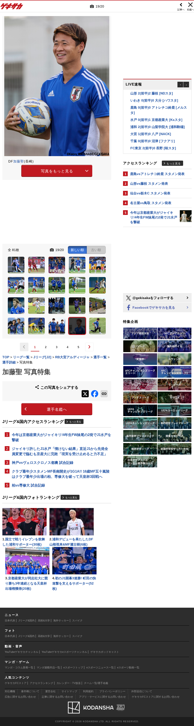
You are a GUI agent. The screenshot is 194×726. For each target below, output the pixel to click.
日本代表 (10, 620)
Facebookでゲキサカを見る (153, 307)
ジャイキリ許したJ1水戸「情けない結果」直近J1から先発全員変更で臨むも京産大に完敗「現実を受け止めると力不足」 (60, 451)
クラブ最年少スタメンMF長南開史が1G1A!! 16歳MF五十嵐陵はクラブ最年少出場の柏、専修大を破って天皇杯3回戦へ (61, 473)
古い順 (96, 250)
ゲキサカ (12, 7)
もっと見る (75, 421)
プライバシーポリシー (112, 691)
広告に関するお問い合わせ (20, 696)
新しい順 (77, 250)
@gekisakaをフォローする (152, 298)
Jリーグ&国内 (26, 620)
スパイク (77, 620)
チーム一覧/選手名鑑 (96, 683)
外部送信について (141, 691)
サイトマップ (69, 691)
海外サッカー (61, 620)
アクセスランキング (41, 683)
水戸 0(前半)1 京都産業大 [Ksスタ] (156, 113)
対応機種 (10, 691)
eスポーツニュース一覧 (100, 667)
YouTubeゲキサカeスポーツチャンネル (64, 651)
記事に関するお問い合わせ (57, 696)
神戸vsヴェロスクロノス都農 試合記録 (42, 463)
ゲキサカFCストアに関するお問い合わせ (156, 696)
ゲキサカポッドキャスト (104, 651)
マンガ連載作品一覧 (48, 667)
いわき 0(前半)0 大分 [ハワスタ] (154, 94)
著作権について (30, 691)
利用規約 (88, 691)
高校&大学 (44, 620)
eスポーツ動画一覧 (128, 667)
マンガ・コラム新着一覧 (19, 667)
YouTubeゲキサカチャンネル (21, 651)
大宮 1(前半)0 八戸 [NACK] (150, 128)
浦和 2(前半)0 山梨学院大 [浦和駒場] (157, 121)
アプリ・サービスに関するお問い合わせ (102, 696)
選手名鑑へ (57, 409)
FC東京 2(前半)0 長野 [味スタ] (153, 142)
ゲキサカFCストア (15, 683)
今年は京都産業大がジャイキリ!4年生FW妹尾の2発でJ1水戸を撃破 (61, 437)
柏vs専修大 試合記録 (28, 485)
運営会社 (50, 691)
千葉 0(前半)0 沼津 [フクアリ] (152, 135)
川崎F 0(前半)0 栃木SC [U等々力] (155, 149)
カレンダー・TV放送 (69, 683)
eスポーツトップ (73, 667)
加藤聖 (18, 161)
